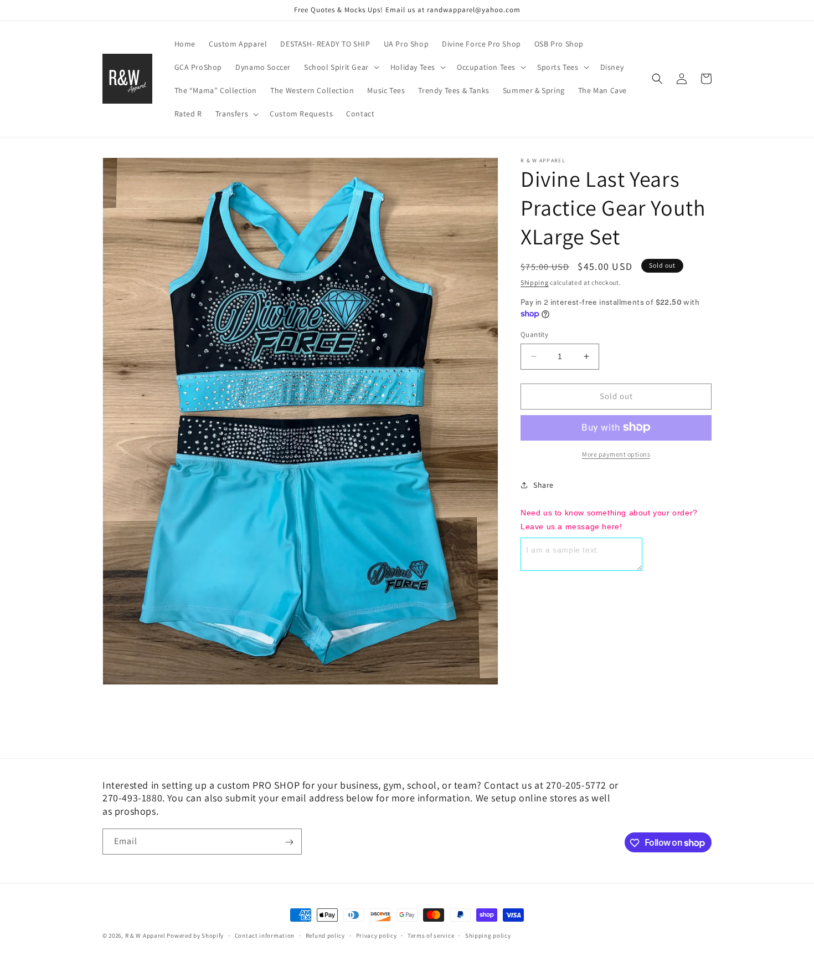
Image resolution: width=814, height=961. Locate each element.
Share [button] (543, 485)
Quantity (534, 334)
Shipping (535, 282)
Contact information (265, 935)
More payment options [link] (616, 453)
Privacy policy (376, 935)
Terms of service (431, 935)
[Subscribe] (289, 842)
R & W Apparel (145, 935)
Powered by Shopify (195, 935)
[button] (340, 67)
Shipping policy (488, 935)
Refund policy (325, 935)
